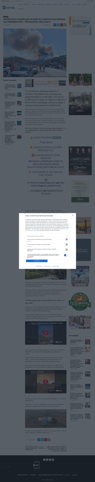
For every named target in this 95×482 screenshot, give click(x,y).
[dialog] (47, 241)
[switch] (66, 239)
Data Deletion (39, 266)
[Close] (73, 216)
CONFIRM (37, 260)
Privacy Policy (56, 266)
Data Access (47, 266)
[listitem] (47, 236)
